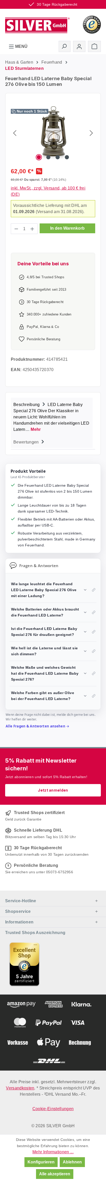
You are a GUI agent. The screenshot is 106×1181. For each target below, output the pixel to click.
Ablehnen (72, 1162)
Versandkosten (20, 1088)
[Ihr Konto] (79, 46)
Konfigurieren (41, 1162)
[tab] (52, 416)
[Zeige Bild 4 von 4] (67, 157)
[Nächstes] (91, 132)
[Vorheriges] (15, 132)
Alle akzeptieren (54, 1174)
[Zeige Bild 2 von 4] (48, 157)
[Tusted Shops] (92, 24)
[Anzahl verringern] (16, 228)
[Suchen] (64, 46)
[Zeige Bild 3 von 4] (58, 157)
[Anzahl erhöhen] (32, 228)
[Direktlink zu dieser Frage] (93, 590)
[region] (53, 133)
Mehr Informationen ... (53, 1152)
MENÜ (21, 46)
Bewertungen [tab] (26, 442)
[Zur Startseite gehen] (37, 24)
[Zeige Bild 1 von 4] (39, 157)
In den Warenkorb (67, 228)
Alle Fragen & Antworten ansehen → (37, 726)
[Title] (24, 964)
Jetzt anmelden (53, 790)
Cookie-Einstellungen (53, 1109)
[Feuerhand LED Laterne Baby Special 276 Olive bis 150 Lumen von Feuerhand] (53, 133)
